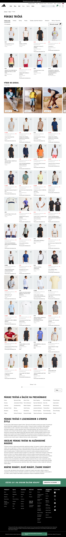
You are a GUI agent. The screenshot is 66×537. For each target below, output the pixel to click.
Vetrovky (16, 410)
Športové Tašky (17, 400)
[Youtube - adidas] (58, 510)
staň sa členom (50, 3)
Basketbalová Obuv (57, 408)
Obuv (23, 6)
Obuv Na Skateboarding (46, 403)
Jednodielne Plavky (18, 402)
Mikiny (15, 408)
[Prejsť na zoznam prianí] (59, 6)
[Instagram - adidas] (58, 496)
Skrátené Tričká (7, 408)
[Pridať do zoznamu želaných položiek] (16, 29)
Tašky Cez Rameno (38, 413)
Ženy (15, 6)
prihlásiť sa (59, 3)
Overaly (5, 402)
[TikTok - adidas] (58, 506)
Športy (28, 6)
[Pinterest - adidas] (58, 503)
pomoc (37, 3)
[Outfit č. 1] (13, 100)
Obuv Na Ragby (46, 400)
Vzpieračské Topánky (56, 403)
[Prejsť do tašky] (62, 6)
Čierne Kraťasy (56, 410)
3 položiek (7, 111)
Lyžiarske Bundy (37, 405)
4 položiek (47, 111)
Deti (19, 6)
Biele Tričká (26, 400)
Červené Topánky (37, 410)
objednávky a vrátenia (42, 3)
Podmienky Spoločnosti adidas (49, 534)
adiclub (55, 3)
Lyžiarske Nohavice (38, 408)
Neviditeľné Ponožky (26, 411)
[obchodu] (4, 5)
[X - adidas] (58, 499)
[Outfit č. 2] (33, 100)
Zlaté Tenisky (27, 408)
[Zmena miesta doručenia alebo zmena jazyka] (63, 4)
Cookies (25, 534)
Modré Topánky (27, 405)
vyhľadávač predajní (31, 3)
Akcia (33, 6)
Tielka (5, 413)
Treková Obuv (46, 408)
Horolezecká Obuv (47, 413)
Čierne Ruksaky (46, 410)
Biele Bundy (56, 405)
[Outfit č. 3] (52, 100)
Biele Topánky (37, 400)
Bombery (6, 410)
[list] (33, 20)
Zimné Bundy (46, 405)
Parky (5, 400)
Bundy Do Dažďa (27, 413)
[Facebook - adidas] (58, 492)
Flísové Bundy (56, 400)
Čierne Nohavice (27, 402)
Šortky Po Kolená (18, 413)
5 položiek (27, 111)
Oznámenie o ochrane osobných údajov (35, 534)
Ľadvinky (6, 405)
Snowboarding (17, 405)
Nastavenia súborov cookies (10, 534)
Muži (11, 6)
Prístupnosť (58, 534)
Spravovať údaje (20, 534)
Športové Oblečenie (38, 402)
